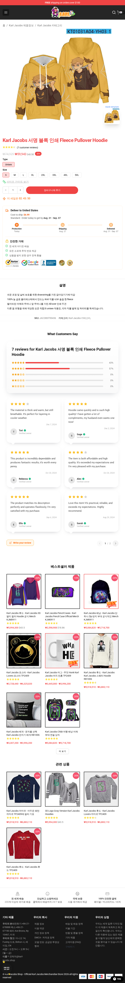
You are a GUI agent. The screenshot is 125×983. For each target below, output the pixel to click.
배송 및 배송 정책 (74, 923)
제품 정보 (39, 923)
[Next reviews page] (115, 543)
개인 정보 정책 (42, 933)
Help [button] (119, 979)
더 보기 (62, 751)
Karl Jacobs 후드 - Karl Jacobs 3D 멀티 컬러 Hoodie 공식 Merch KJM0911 (24, 616)
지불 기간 (70, 928)
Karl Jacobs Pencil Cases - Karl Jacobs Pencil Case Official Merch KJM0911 (62, 616)
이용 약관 (39, 928)
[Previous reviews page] (100, 543)
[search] (114, 12)
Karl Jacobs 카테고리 (49, 25)
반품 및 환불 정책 (74, 933)
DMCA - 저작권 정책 (44, 937)
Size (5, 169)
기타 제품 (70, 937)
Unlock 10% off (6, 968)
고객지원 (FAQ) (73, 942)
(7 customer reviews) (27, 147)
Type (5, 159)
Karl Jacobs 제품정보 (21, 25)
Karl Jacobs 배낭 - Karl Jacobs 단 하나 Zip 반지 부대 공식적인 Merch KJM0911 (101, 616)
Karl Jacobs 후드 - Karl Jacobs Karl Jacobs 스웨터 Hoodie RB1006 (99, 675)
